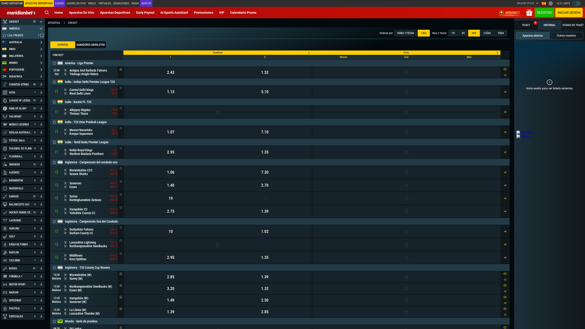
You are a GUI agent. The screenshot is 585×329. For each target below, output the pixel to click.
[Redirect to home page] (21, 12)
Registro (544, 12)
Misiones (512, 12)
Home (58, 12)
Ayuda (135, 3)
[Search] (46, 12)
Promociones (203, 12)
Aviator (146, 3)
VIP (221, 12)
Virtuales (104, 3)
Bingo (92, 3)
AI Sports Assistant (174, 12)
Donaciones (121, 3)
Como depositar (12, 3)
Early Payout (145, 12)
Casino (59, 3)
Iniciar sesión (569, 12)
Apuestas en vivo (81, 12)
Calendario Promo (243, 12)
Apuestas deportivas (115, 12)
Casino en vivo (76, 3)
